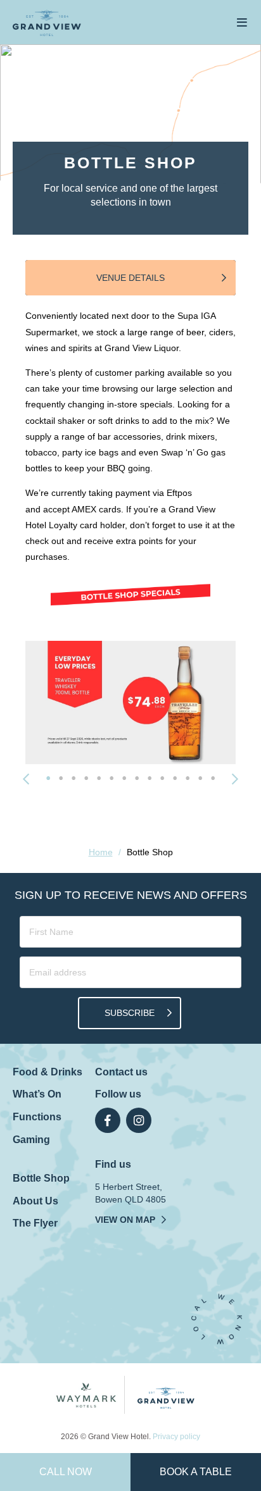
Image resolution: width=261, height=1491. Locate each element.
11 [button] (175, 778)
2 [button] (60, 778)
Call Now (65, 1471)
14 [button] (213, 778)
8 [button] (136, 778)
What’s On (37, 1094)
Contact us (121, 1072)
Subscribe (130, 1013)
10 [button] (162, 778)
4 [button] (86, 778)
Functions (37, 1116)
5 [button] (98, 778)
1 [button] (48, 778)
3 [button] (73, 778)
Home (101, 852)
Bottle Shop (41, 1178)
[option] (130, 702)
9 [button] (149, 778)
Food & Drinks (47, 1072)
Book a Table (196, 1471)
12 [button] (187, 778)
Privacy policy (176, 1436)
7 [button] (124, 778)
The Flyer (35, 1223)
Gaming (31, 1139)
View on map (125, 1220)
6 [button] (111, 778)
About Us (35, 1201)
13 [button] (200, 778)
